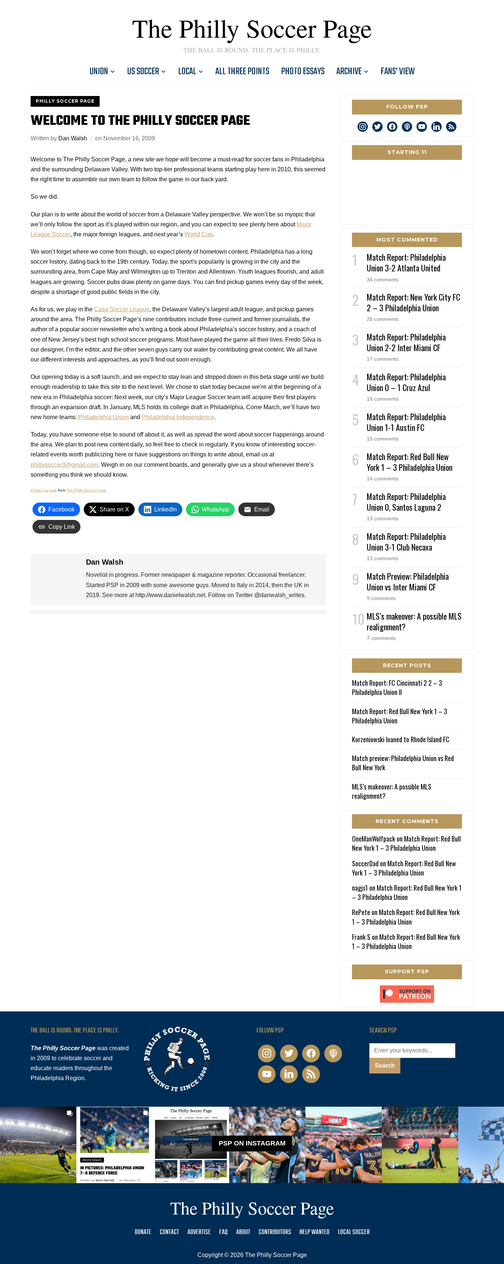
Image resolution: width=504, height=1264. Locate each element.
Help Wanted (314, 1232)
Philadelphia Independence (178, 417)
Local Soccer (354, 1232)
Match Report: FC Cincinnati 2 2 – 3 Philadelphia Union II (397, 687)
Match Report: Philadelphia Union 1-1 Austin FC (406, 422)
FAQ (223, 1232)
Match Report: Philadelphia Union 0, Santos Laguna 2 (406, 501)
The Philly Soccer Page (252, 27)
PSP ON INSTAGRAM (252, 1143)
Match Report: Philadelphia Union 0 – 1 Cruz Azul (406, 382)
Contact (169, 1232)
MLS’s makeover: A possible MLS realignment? (414, 621)
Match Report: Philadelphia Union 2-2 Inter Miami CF (406, 342)
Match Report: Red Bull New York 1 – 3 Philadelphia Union (409, 462)
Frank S (361, 937)
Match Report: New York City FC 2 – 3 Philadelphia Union (413, 302)
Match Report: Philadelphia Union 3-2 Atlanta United (406, 262)
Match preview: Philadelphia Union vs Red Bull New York (403, 762)
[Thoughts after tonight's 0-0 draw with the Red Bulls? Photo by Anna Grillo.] (343, 1145)
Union (99, 71)
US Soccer (143, 71)
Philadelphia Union (103, 417)
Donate (143, 1232)
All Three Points (242, 71)
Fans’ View (398, 71)
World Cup (198, 234)
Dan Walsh (72, 138)
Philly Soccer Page (65, 101)
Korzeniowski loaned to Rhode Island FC (400, 739)
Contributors (275, 1232)
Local (187, 71)
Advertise (199, 1232)
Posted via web (44, 490)
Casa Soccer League (121, 309)
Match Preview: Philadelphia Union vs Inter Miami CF (408, 581)
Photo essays (303, 71)
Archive (349, 71)
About (243, 1232)
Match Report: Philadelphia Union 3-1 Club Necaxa (406, 541)
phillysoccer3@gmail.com (64, 465)
